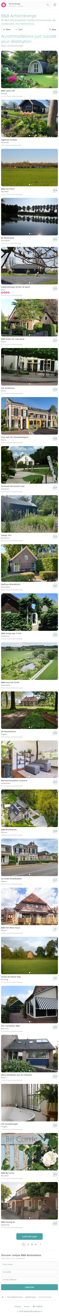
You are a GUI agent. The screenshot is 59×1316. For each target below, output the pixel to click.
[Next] (54, 69)
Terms (27, 1306)
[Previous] (4, 69)
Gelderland (8, 23)
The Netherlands (25, 23)
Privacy (17, 1306)
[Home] (2, 1297)
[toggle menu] (54, 4)
